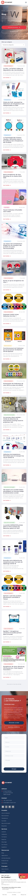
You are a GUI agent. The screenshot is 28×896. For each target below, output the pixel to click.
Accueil (3, 10)
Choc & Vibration (6, 813)
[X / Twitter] (6, 807)
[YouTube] (9, 807)
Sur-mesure (4, 844)
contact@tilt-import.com (9, 802)
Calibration (4, 834)
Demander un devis (14, 722)
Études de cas (5, 860)
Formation (4, 836)
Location (4, 831)
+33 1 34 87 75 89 (7, 800)
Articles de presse (13, 27)
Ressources (9, 10)
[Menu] (26, 2)
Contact (3, 871)
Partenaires (4, 863)
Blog (3, 853)
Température (5, 818)
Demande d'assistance (14, 727)
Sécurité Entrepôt (6, 823)
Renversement (5, 815)
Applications (5, 855)
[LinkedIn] (3, 807)
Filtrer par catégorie (7, 42)
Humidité (4, 820)
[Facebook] (13, 807)
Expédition (4, 847)
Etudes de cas (14, 31)
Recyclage (4, 842)
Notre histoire (5, 869)
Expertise (4, 839)
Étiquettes (4, 825)
